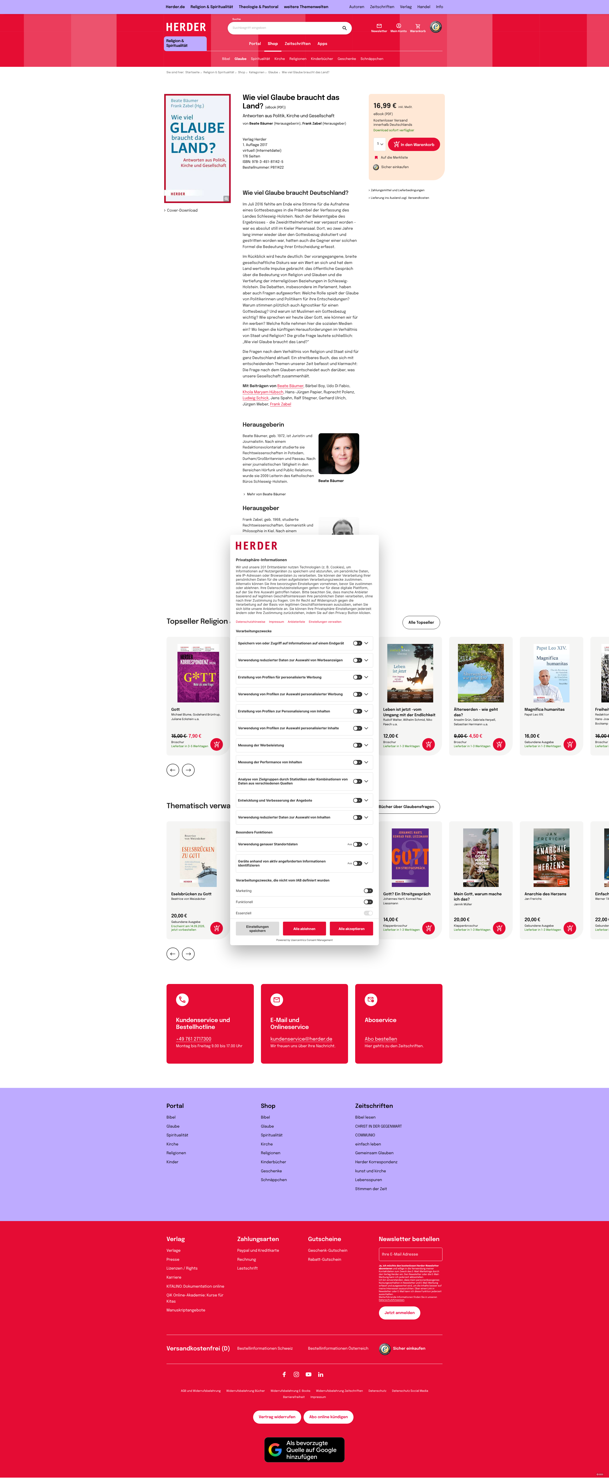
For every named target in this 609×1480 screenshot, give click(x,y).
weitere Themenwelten (306, 7)
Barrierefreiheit (294, 1397)
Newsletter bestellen (409, 1239)
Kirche (280, 59)
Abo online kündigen (328, 1417)
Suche (236, 19)
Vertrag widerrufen (277, 1417)
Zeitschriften (382, 7)
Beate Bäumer (261, 124)
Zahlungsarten (258, 1239)
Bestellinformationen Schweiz (265, 1349)
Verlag (406, 7)
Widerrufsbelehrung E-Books (290, 1391)
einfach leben (368, 1144)
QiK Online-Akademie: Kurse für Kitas (195, 1298)
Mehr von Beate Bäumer (266, 494)
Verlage (174, 1251)
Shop (273, 44)
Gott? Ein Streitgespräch (407, 894)
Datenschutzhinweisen (391, 1300)
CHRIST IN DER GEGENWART (378, 1127)
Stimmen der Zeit (371, 1189)
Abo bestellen (381, 1039)
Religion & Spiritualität (212, 7)
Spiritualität (260, 59)
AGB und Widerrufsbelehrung (201, 1391)
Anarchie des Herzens (545, 894)
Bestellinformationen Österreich (338, 1349)
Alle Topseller (421, 623)
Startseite (193, 72)
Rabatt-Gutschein (324, 1260)
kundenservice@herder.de (301, 1039)
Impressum (318, 1397)
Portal (255, 44)
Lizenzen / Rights (182, 1268)
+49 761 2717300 (193, 1039)
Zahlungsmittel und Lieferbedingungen (397, 190)
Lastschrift (247, 1268)
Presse (173, 1260)
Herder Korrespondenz (376, 1162)
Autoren (356, 7)
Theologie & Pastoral (258, 7)
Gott (175, 710)
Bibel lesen (365, 1117)
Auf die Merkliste (394, 158)
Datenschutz (377, 1391)
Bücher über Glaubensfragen (406, 807)
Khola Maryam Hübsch (263, 392)
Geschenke (347, 59)
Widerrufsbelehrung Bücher (245, 1391)
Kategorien (256, 72)
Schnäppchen (372, 59)
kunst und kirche (370, 1171)
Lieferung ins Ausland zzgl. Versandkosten (400, 198)
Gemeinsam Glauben (374, 1153)
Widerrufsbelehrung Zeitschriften (339, 1391)
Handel (423, 7)
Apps (322, 44)
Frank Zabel (312, 124)
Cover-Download (182, 211)
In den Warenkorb (417, 145)
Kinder (172, 1162)
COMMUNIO (365, 1135)
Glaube (240, 59)
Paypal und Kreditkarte (258, 1251)
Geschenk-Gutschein (327, 1251)
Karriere (174, 1278)
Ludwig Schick (256, 398)
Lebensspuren (368, 1180)
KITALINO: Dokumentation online (195, 1287)
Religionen (298, 59)
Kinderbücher (322, 59)
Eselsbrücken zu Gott (191, 894)
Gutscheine (324, 1239)
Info (439, 7)
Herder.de (175, 7)
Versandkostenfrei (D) (198, 1349)
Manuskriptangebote (186, 1310)
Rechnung (246, 1260)
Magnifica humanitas (545, 710)
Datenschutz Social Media (410, 1391)
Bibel (226, 59)
